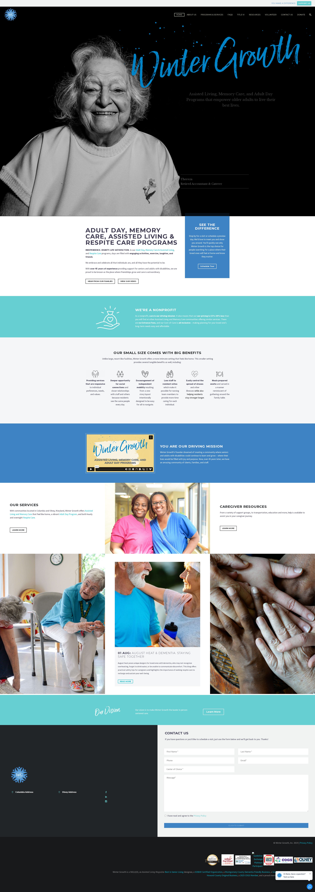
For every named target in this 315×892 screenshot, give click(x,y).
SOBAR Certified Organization (208, 872)
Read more (125, 681)
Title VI (240, 15)
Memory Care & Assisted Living (159, 250)
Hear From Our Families (100, 281)
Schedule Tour (207, 266)
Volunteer (270, 15)
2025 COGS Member (249, 875)
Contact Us (287, 15)
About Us (191, 15)
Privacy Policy (200, 815)
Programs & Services (212, 15)
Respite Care (95, 253)
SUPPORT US (304, 3)
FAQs (230, 15)
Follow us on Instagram (120, 801)
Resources (254, 15)
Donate (301, 15)
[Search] (310, 14)
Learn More (18, 530)
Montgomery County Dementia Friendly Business (247, 872)
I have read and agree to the (186, 815)
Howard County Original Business (222, 875)
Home (179, 15)
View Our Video (128, 281)
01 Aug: (154, 654)
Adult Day (140, 250)
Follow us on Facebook (119, 792)
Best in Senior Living (174, 872)
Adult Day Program (68, 514)
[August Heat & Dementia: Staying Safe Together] (157, 604)
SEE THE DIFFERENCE (207, 226)
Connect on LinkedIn (118, 796)
